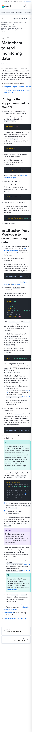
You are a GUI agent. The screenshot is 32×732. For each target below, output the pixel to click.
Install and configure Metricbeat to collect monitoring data (15, 236)
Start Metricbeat (9, 613)
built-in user (26, 397)
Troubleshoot (19, 12)
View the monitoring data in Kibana (15, 618)
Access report (27, 1)
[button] (4, 63)
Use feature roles (12, 590)
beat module (16, 284)
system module (18, 414)
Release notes (10, 12)
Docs (3, 12)
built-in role (26, 564)
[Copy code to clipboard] (28, 126)
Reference (28, 12)
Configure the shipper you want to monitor (17, 87)
